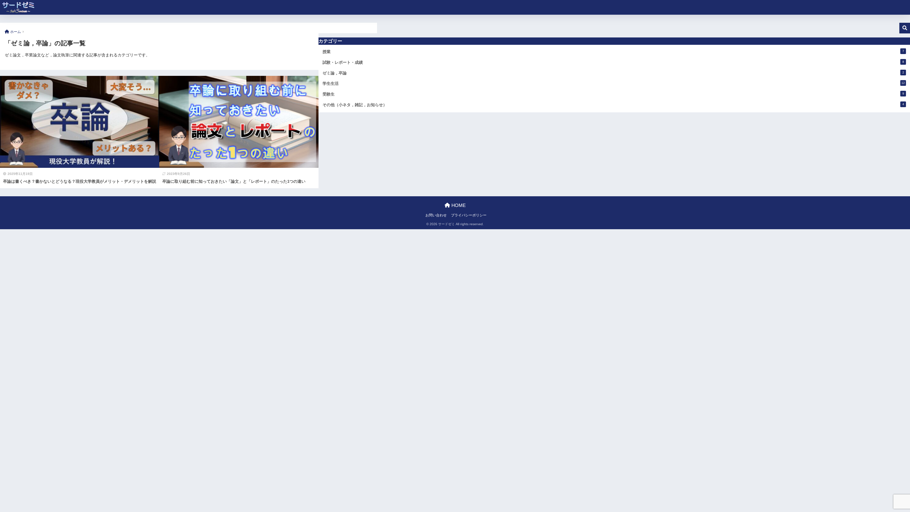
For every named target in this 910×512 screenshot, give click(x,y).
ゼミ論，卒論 (613, 73)
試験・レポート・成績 (613, 62)
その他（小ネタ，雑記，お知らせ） (613, 105)
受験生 (613, 94)
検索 (904, 28)
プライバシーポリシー (469, 215)
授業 (613, 52)
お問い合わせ (436, 215)
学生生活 (614, 83)
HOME (458, 205)
